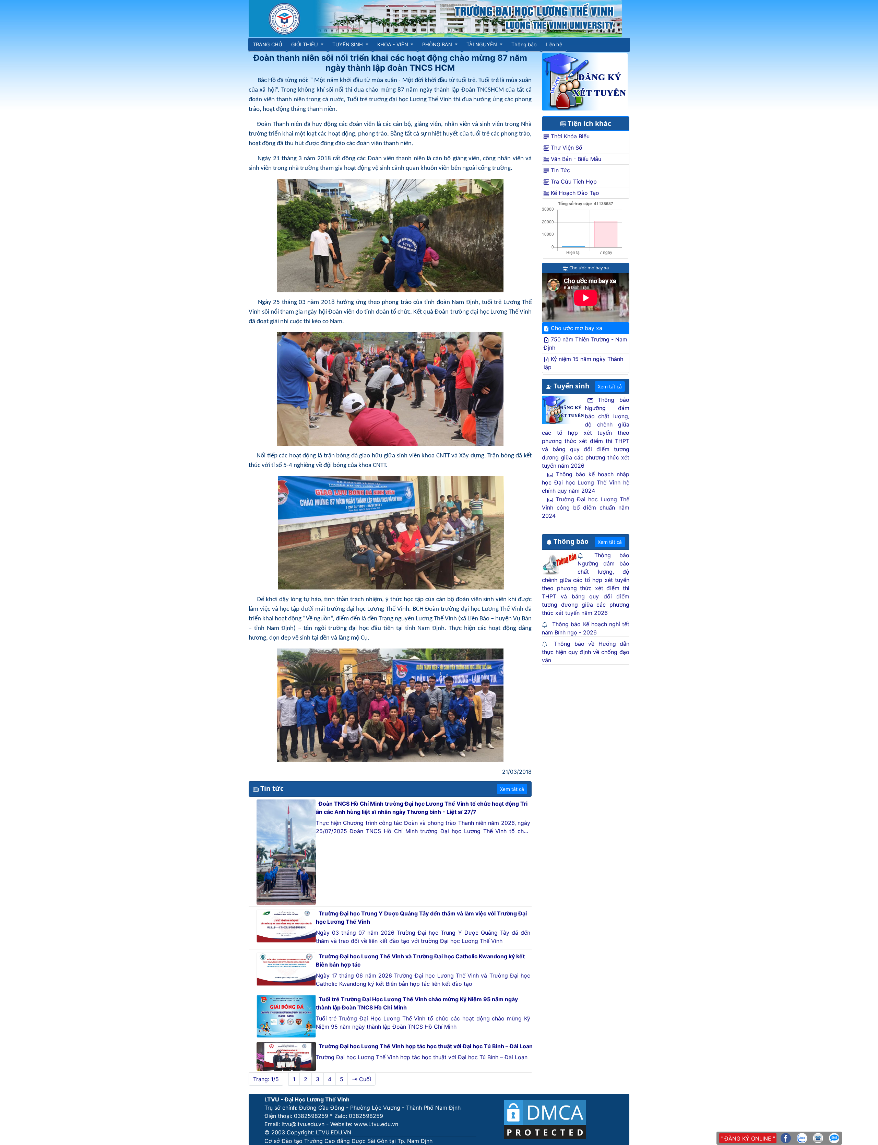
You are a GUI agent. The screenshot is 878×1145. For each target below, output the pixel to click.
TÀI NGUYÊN (482, 44)
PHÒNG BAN (437, 44)
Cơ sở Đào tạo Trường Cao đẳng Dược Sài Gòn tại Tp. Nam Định (348, 1140)
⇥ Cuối (361, 1079)
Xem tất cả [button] (512, 789)
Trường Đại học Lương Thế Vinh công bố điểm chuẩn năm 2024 (585, 507)
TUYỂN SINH (348, 44)
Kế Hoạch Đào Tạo (574, 192)
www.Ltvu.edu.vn (376, 1124)
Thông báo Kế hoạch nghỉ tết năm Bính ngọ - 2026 (585, 628)
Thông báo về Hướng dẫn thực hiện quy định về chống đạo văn (585, 652)
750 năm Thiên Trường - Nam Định (585, 343)
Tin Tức (559, 170)
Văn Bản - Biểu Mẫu (575, 158)
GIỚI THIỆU (305, 44)
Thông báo (524, 44)
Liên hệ (554, 44)
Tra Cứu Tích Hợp (573, 181)
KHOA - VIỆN (393, 44)
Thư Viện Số (565, 147)
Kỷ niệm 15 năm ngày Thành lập (583, 363)
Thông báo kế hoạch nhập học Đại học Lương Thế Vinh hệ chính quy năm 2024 (585, 482)
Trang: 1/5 (266, 1079)
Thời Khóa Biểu (569, 136)
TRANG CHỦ (267, 44)
